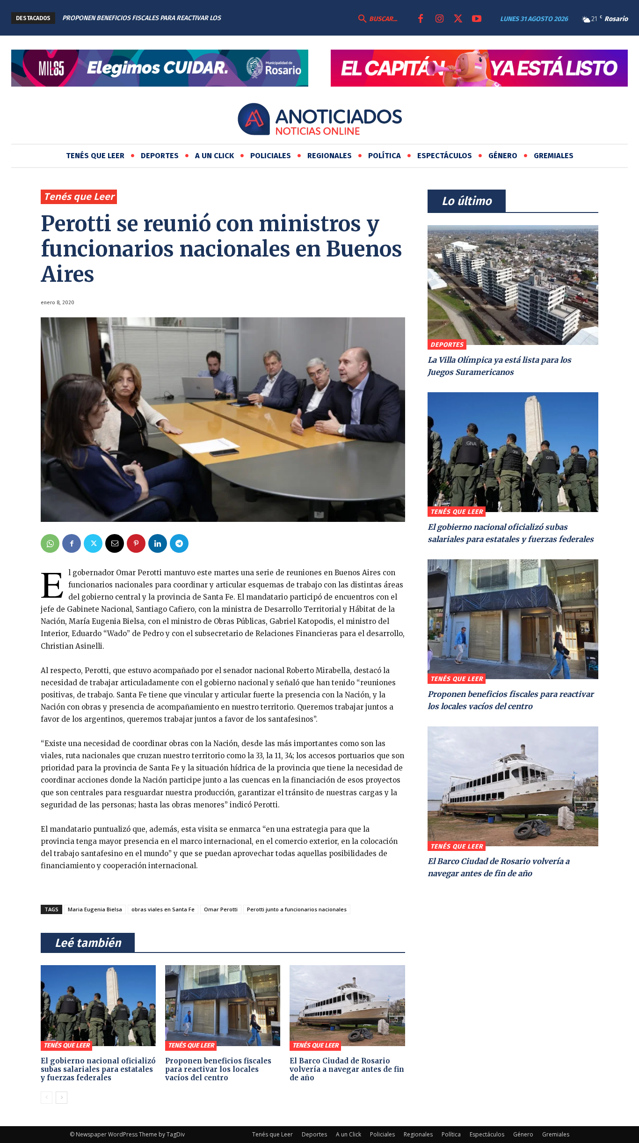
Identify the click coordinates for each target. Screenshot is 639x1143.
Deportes (447, 345)
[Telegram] (179, 543)
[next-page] (61, 1098)
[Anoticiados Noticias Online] (319, 121)
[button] (376, 19)
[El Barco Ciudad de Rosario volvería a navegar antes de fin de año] (347, 1005)
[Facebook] (420, 19)
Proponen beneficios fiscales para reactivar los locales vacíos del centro (218, 1069)
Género (523, 1134)
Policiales (382, 1134)
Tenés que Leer (79, 196)
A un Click (348, 1134)
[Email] (114, 543)
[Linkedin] (157, 543)
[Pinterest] (136, 543)
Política (451, 1134)
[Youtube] (476, 19)
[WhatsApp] (50, 543)
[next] (294, 18)
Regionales (418, 1134)
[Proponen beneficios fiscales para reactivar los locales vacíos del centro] (222, 1005)
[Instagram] (439, 19)
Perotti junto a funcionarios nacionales (297, 909)
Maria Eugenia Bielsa (95, 909)
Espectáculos (487, 1134)
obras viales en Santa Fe (163, 909)
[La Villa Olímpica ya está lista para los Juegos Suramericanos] (513, 285)
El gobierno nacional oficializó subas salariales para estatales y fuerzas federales (98, 1069)
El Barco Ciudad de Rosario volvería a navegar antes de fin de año (347, 1069)
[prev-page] (46, 1098)
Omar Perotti (221, 909)
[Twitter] (458, 19)
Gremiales (555, 1134)
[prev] (279, 18)
